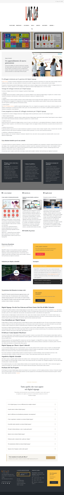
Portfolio (18, 25)
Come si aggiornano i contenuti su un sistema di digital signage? (20, 419)
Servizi (38, 25)
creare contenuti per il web (53, 274)
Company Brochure (24, 473)
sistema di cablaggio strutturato (8, 106)
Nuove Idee (12, 25)
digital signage (5, 81)
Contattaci (51, 457)
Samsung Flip (6, 166)
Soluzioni (44, 25)
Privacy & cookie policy (21, 483)
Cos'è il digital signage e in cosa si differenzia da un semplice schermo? (22, 404)
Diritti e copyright (20, 484)
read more (39, 254)
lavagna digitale (26, 67)
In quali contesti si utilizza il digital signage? (16, 409)
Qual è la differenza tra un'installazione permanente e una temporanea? (22, 414)
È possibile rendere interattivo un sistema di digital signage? (19, 424)
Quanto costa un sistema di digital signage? (16, 434)
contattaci (39, 300)
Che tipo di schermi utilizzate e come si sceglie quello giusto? (20, 429)
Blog (32, 25)
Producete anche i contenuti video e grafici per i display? (19, 439)
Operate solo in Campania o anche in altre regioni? (18, 449)
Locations (26, 25)
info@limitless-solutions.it (6, 481)
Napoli (55, 309)
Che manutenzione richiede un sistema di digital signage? (19, 444)
